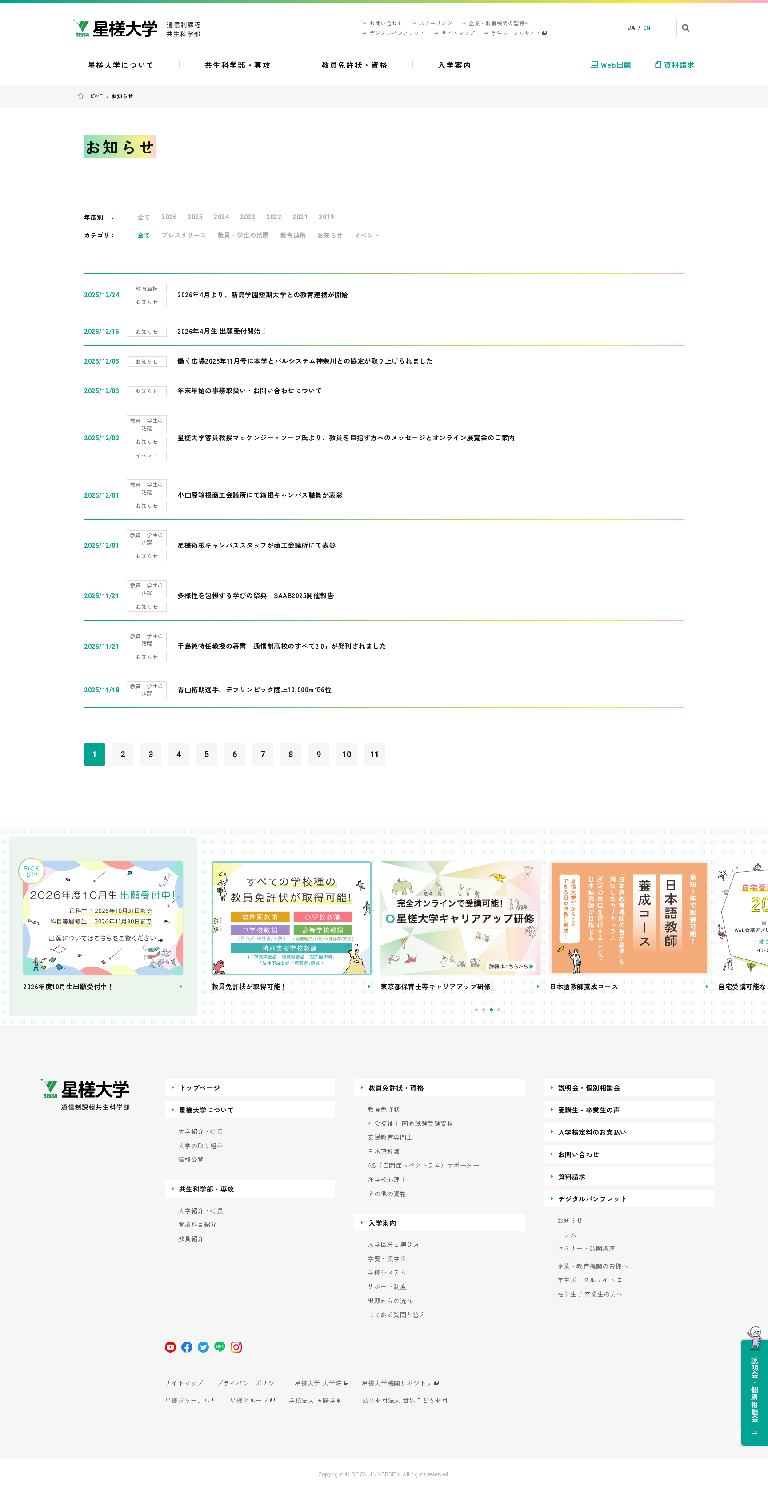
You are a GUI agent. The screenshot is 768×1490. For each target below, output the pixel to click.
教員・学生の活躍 (243, 235)
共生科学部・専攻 (206, 1189)
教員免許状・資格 (396, 1087)
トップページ (199, 1087)
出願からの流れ (390, 1301)
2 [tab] (483, 1009)
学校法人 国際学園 (315, 1400)
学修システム (387, 1272)
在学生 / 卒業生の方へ (590, 1294)
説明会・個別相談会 (589, 1087)
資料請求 (572, 1176)
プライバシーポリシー (249, 1383)
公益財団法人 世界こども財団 (405, 1400)
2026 (168, 216)
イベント (367, 235)
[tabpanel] (292, 926)
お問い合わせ (579, 1154)
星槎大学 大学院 (318, 1383)
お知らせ (330, 235)
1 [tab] (476, 1009)
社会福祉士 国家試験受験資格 (410, 1123)
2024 (221, 216)
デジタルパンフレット (592, 1198)
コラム (567, 1234)
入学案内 (382, 1222)
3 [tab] (491, 1009)
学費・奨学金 (387, 1258)
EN (647, 28)
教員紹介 (191, 1238)
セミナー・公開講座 (586, 1248)
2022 (273, 216)
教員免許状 (384, 1109)
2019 (326, 216)
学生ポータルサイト (586, 1280)
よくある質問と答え (397, 1314)
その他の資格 (387, 1194)
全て (143, 216)
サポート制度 (387, 1286)
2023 (247, 216)
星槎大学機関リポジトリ (397, 1383)
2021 (300, 216)
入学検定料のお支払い (592, 1132)
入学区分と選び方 (393, 1244)
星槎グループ (249, 1400)
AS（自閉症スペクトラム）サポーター (423, 1165)
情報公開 (191, 1159)
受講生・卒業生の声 (589, 1110)
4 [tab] (498, 1009)
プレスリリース (184, 235)
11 (375, 754)
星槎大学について (206, 1110)
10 (347, 754)
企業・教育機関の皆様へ (592, 1266)
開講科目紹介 (197, 1224)
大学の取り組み (201, 1146)
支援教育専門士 (390, 1137)
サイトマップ (184, 1383)
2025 (195, 216)
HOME (95, 96)
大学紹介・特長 (201, 1131)
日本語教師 (384, 1151)
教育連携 (293, 235)
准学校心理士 (387, 1179)
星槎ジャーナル (187, 1400)
